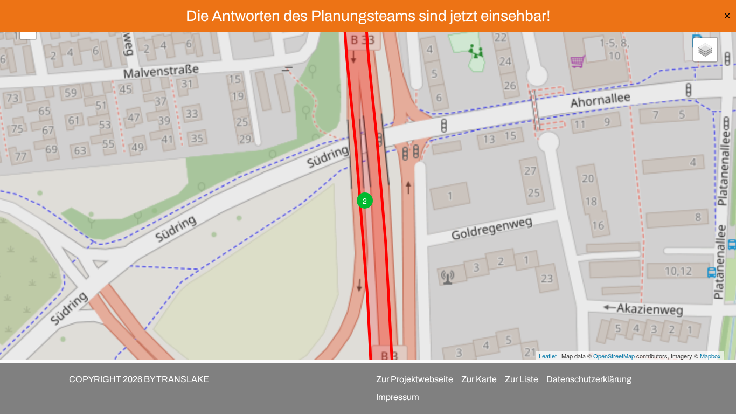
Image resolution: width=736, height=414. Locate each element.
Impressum (397, 397)
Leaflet (548, 355)
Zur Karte (479, 379)
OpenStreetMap (614, 355)
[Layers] (705, 49)
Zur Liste (521, 379)
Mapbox (710, 355)
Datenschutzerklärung (588, 379)
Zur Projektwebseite (414, 379)
